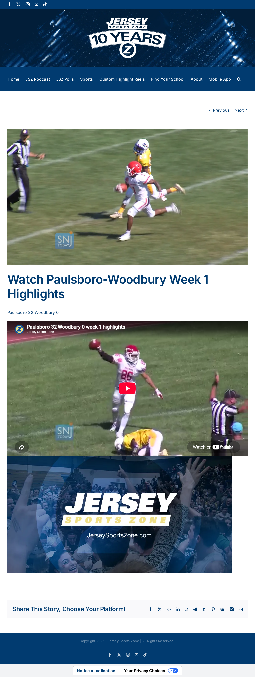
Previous (221, 110)
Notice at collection (96, 670)
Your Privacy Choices (144, 670)
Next (239, 110)
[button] (239, 78)
